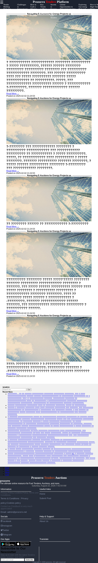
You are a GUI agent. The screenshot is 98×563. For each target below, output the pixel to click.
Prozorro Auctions (49, 477)
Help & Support (47, 516)
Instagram (7, 525)
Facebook (6, 521)
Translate (44, 539)
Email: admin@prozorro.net (14, 512)
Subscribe (29, 560)
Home (42, 494)
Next (7, 472)
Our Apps (5, 539)
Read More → (12, 94)
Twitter (6, 530)
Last (7, 475)
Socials (4, 516)
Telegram (7, 534)
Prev (7, 470)
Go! (29, 390)
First (7, 468)
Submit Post (45, 498)
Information (6, 489)
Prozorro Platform (51, 1)
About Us (44, 521)
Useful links (45, 489)
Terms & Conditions (10, 498)
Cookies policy (14, 503)
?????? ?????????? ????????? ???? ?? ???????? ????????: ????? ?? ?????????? (47, 405)
